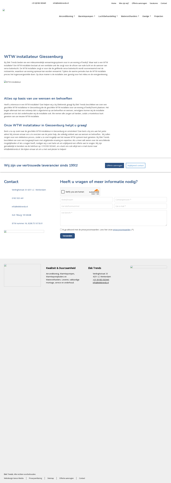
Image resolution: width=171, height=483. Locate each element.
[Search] (166, 16)
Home (113, 3)
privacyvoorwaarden (122, 229)
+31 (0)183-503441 (39, 3)
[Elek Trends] (11, 17)
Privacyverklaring (35, 478)
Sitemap (50, 478)
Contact (164, 3)
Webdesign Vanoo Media (14, 478)
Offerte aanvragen (139, 3)
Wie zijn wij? (124, 3)
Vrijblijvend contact (135, 165)
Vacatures (154, 3)
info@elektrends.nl (61, 3)
